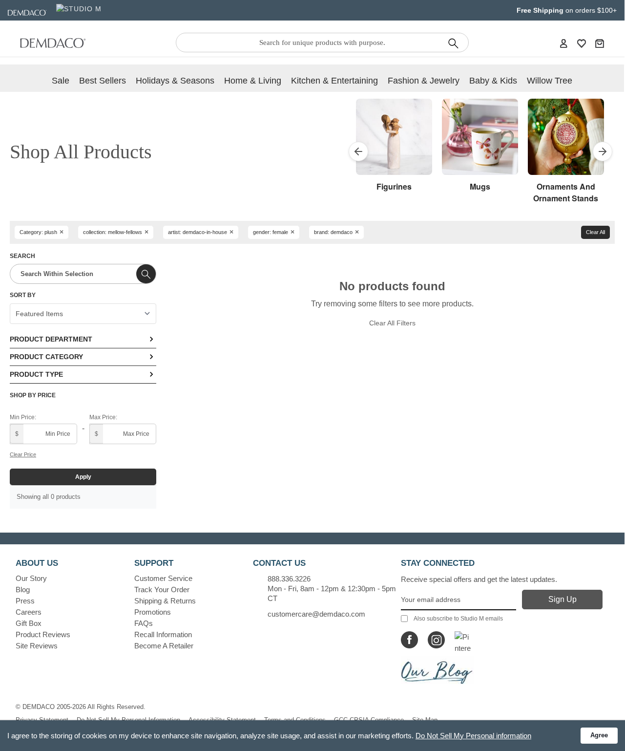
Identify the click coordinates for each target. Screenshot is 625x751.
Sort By (23, 295)
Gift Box (29, 623)
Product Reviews (43, 634)
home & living (252, 81)
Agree (599, 735)
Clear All (595, 232)
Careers (29, 612)
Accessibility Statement (222, 720)
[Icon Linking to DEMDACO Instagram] (436, 639)
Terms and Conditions (295, 720)
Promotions (152, 612)
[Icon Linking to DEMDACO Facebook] (409, 639)
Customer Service (163, 578)
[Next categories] (602, 151)
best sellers (102, 81)
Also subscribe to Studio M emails (458, 618)
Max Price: (103, 417)
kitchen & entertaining (334, 81)
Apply (83, 476)
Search (22, 256)
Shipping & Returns (165, 601)
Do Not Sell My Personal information (473, 735)
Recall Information (163, 634)
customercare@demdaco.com (316, 614)
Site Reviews (37, 646)
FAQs (143, 623)
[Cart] (599, 43)
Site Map (425, 720)
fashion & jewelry (423, 81)
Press (25, 601)
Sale (60, 81)
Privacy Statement (42, 720)
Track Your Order (161, 589)
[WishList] (581, 43)
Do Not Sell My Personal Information (128, 720)
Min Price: (23, 417)
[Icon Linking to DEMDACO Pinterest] (463, 639)
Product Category (46, 357)
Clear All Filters (392, 323)
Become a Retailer (163, 646)
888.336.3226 (289, 579)
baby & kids (493, 81)
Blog (23, 589)
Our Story (31, 578)
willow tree (549, 81)
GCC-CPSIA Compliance (369, 720)
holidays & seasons (175, 81)
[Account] (563, 43)
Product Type (36, 374)
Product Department (51, 339)
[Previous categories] (358, 151)
